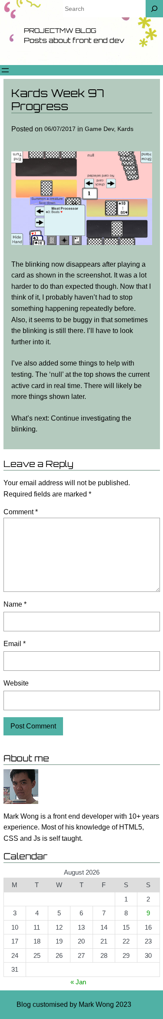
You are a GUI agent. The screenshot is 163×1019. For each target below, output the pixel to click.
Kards (125, 128)
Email (14, 643)
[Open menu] (5, 70)
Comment (20, 512)
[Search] (154, 8)
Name (15, 604)
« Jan (78, 982)
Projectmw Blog (60, 30)
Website (16, 683)
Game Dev (99, 128)
